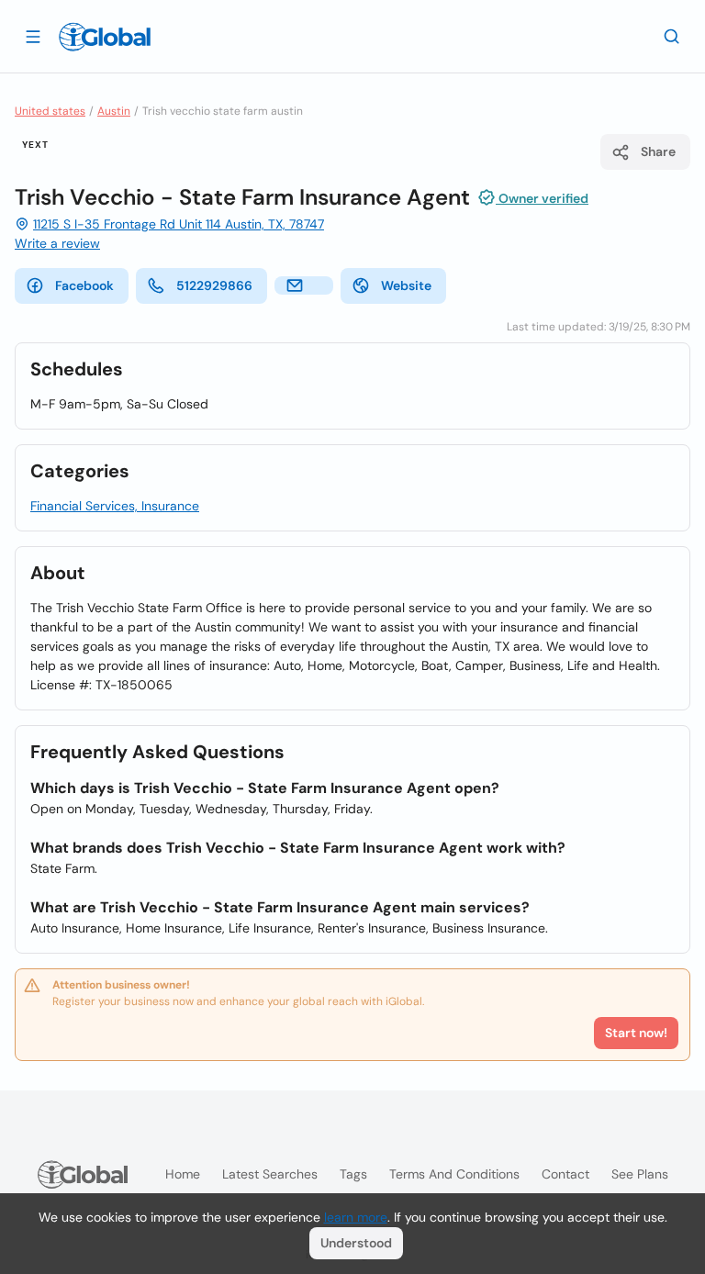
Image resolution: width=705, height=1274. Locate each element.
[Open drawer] (33, 35)
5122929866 (214, 285)
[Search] (672, 35)
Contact (565, 1174)
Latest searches (270, 1174)
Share (658, 151)
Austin (113, 111)
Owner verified (542, 198)
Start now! (636, 1032)
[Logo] (105, 36)
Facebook (84, 285)
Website (406, 285)
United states (50, 111)
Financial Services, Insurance (114, 505)
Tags (353, 1174)
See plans (639, 1174)
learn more (355, 1217)
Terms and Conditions (454, 1174)
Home (182, 1174)
